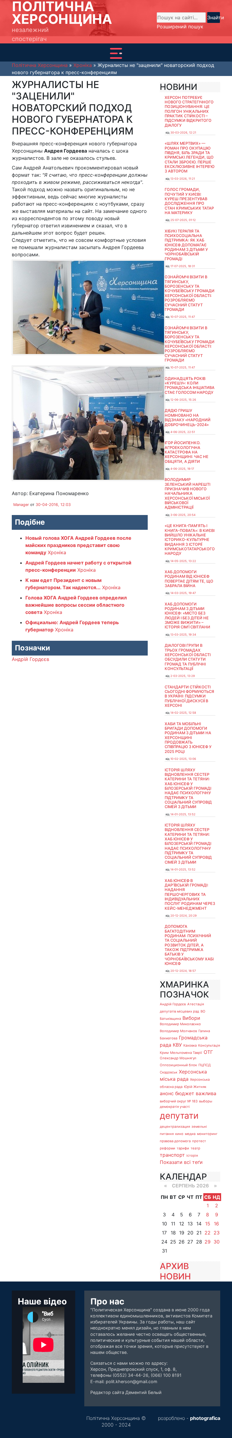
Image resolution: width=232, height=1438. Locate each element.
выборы (205, 1101)
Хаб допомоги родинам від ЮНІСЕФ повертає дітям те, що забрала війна (189, 579)
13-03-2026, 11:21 (182, 178)
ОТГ (208, 1052)
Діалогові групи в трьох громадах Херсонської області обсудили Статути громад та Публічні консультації (188, 657)
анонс (167, 1093)
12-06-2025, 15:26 (183, 399)
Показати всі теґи (181, 1162)
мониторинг (207, 1134)
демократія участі (175, 1107)
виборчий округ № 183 (179, 1101)
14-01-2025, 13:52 (182, 814)
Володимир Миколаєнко (180, 1024)
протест (199, 1141)
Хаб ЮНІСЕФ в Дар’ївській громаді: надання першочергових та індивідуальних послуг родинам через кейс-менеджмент (190, 894)
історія (192, 1155)
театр (195, 1148)
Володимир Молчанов (178, 1031)
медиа (190, 1134)
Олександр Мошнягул (178, 1058)
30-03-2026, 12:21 (183, 132)
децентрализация (175, 1126)
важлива (206, 1093)
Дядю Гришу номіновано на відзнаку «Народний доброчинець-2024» (188, 417)
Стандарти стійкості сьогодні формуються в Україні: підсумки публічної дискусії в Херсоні (189, 696)
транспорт (172, 1155)
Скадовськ (168, 1072)
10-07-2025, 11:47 (182, 316)
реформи (167, 1148)
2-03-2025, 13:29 (182, 676)
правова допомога (175, 1141)
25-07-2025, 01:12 (183, 220)
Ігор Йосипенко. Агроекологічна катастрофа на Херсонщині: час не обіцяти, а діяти (186, 452)
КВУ (177, 1045)
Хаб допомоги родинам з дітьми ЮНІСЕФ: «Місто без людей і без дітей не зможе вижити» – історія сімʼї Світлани (187, 616)
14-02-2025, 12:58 (183, 712)
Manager (21, 504)
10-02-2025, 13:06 (183, 758)
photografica (205, 1418)
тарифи (183, 1148)
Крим (164, 1053)
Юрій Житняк (195, 1087)
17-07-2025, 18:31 (182, 266)
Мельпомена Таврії (186, 1053)
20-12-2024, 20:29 (183, 915)
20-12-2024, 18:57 (183, 970)
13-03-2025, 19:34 (183, 634)
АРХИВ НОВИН (175, 1271)
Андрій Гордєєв (30, 659)
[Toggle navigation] (116, 53)
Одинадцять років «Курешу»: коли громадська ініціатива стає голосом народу (189, 385)
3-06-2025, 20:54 (182, 515)
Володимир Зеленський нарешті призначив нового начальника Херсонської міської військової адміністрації (187, 493)
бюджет (184, 1093)
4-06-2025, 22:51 (182, 432)
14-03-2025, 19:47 (183, 593)
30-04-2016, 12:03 (53, 504)
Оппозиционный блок (178, 1065)
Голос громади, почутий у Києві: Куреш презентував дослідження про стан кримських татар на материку (189, 201)
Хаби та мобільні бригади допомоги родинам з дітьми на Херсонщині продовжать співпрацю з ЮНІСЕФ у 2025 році (188, 738)
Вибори (191, 1018)
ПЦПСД (204, 1065)
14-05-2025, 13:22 (183, 561)
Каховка (190, 1045)
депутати (179, 1115)
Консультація (209, 1045)
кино (179, 1134)
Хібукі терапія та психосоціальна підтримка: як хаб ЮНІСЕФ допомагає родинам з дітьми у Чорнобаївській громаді (186, 245)
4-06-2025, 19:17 (182, 468)
